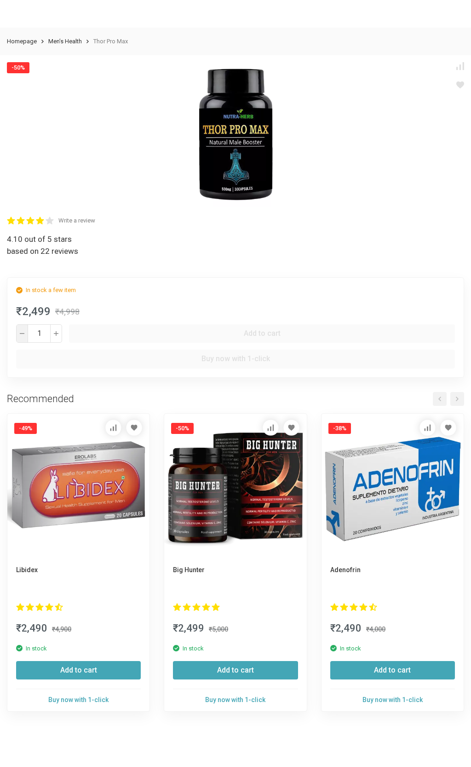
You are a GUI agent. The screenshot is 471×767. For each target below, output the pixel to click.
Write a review (76, 220)
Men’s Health (65, 41)
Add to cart (262, 333)
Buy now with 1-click (235, 358)
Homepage (22, 41)
